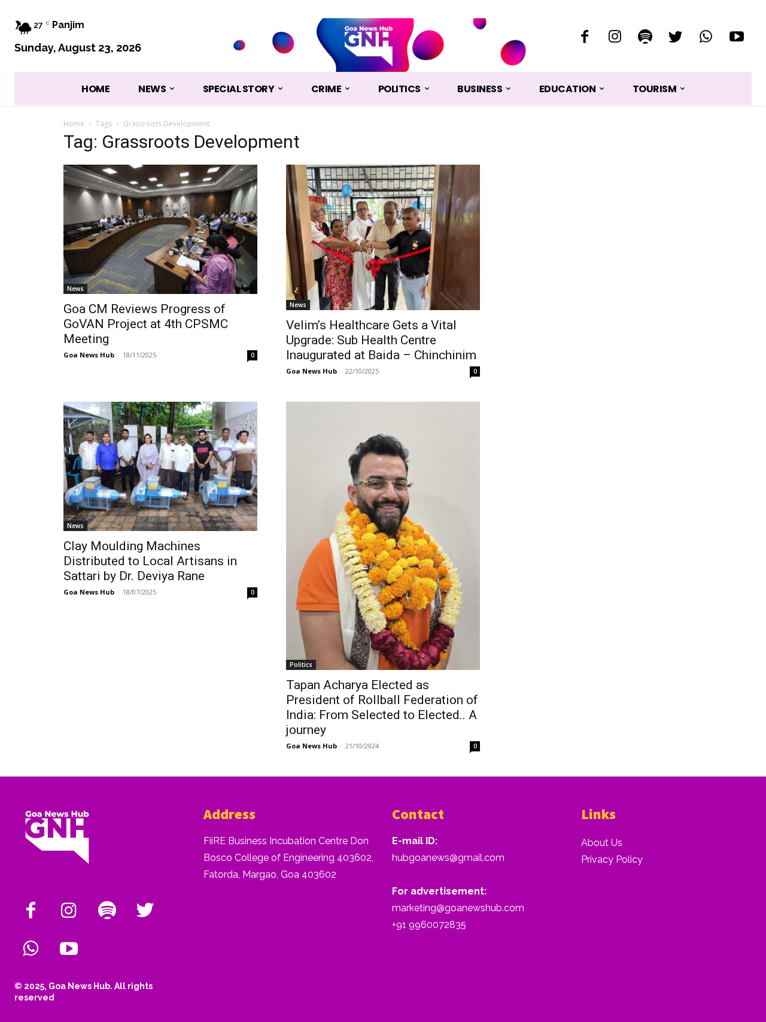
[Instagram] (615, 38)
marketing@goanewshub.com (458, 908)
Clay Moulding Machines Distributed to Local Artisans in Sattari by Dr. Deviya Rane (150, 561)
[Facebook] (584, 38)
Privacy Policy (612, 859)
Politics (301, 664)
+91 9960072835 (429, 924)
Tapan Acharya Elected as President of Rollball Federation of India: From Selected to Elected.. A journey (382, 707)
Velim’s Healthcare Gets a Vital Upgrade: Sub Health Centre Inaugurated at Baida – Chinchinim (381, 340)
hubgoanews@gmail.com (448, 857)
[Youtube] (736, 38)
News (75, 288)
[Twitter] (676, 38)
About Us (601, 842)
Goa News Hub (88, 354)
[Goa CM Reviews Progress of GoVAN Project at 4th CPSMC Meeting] (160, 229)
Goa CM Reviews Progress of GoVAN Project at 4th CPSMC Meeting (145, 324)
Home (73, 124)
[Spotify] (645, 38)
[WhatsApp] (706, 38)
